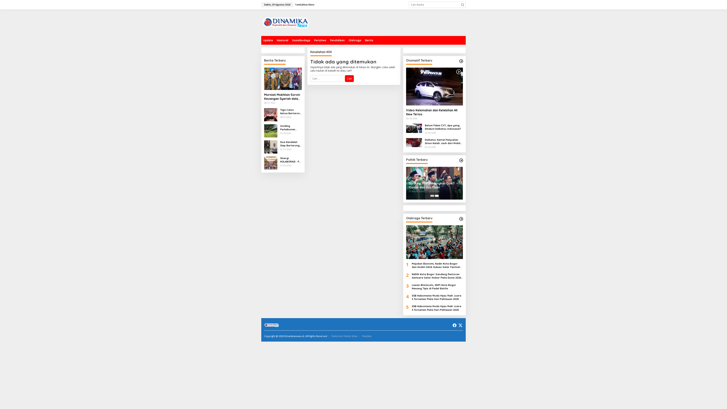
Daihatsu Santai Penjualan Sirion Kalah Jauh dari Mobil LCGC (442, 141)
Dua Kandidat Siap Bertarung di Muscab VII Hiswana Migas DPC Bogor (290, 143)
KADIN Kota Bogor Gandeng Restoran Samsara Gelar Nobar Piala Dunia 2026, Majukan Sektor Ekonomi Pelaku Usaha (437, 276)
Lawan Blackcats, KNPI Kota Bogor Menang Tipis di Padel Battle (434, 286)
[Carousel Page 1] (432, 196)
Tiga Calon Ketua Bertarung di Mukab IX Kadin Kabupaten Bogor (290, 111)
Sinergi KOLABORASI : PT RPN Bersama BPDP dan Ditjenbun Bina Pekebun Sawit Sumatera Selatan (290, 160)
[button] (462, 5)
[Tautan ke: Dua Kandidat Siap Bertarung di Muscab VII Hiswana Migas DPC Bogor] (270, 146)
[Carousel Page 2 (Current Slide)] (437, 196)
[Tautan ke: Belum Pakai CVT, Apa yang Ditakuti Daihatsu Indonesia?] (414, 128)
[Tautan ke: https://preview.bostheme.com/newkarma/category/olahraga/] (461, 219)
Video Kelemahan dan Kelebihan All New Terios (431, 112)
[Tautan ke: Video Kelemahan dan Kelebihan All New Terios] (434, 86)
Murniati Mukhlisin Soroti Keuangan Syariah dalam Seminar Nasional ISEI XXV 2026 (282, 97)
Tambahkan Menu (304, 4)
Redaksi (366, 336)
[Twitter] (460, 325)
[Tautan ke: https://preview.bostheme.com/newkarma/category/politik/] (461, 160)
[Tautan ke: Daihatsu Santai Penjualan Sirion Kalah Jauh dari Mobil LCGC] (414, 142)
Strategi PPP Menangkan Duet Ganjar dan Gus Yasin (431, 185)
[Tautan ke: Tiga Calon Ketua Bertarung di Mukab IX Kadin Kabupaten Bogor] (270, 114)
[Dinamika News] (285, 22)
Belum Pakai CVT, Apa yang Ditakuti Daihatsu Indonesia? (443, 127)
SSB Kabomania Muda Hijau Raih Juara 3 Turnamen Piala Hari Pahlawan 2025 (436, 297)
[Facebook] (454, 325)
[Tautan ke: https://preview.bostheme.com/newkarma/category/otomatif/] (461, 61)
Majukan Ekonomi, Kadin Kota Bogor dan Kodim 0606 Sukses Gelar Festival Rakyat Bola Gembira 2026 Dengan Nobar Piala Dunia (436, 265)
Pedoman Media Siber (345, 336)
